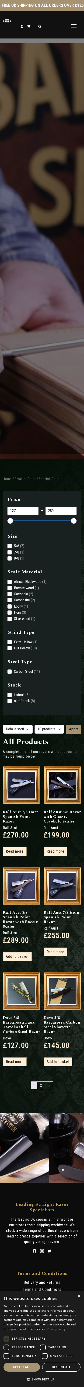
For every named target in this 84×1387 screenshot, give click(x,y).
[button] (42, 1379)
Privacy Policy (56, 1329)
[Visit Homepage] (7, 21)
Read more (15, 851)
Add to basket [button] (17, 956)
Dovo (7, 1038)
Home (7, 479)
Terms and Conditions (42, 1289)
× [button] (78, 1296)
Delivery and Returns (42, 1282)
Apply (73, 729)
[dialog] (42, 1339)
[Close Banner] (81, 5)
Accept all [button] (21, 1367)
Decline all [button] (61, 1367)
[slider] (10, 521)
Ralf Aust (10, 828)
